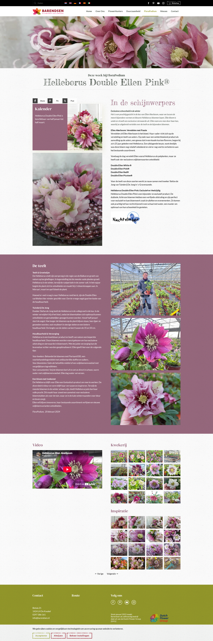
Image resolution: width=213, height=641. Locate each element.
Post (72, 101)
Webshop (175, 3)
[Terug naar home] (48, 11)
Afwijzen (58, 635)
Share (42, 101)
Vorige (100, 573)
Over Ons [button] (100, 11)
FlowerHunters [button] (115, 11)
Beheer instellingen (79, 635)
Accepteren (41, 635)
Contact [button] (175, 11)
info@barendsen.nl (41, 618)
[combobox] (47, 3)
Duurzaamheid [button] (133, 11)
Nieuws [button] (163, 11)
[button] (67, 199)
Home (89, 11)
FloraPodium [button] (150, 11)
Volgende (111, 573)
